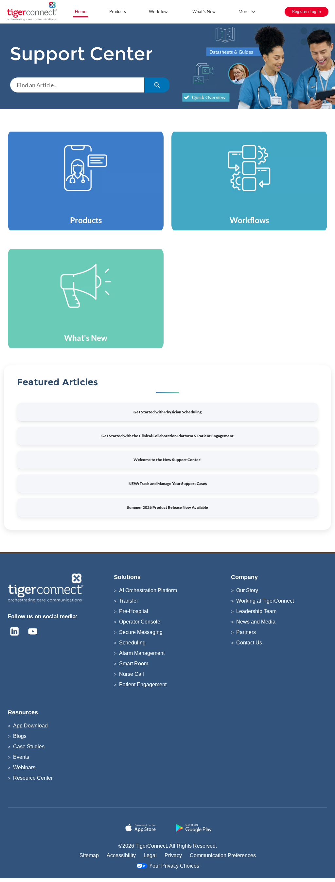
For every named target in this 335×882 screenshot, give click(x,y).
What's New (204, 11)
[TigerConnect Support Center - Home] (33, 12)
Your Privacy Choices (174, 866)
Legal (150, 855)
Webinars (24, 767)
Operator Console (139, 621)
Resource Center (33, 778)
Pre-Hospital (133, 611)
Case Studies (28, 746)
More (243, 11)
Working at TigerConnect (265, 601)
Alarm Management (142, 653)
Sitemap (89, 855)
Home (80, 11)
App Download (30, 725)
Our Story (247, 590)
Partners (246, 632)
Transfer (128, 601)
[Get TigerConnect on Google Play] (193, 828)
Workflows (159, 11)
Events (21, 757)
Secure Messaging (141, 632)
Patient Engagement (143, 684)
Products (117, 11)
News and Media (255, 621)
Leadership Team (256, 611)
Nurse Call (131, 674)
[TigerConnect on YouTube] (33, 631)
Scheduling (132, 642)
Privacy (173, 855)
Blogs (19, 736)
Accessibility (121, 855)
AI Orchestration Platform (148, 590)
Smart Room (133, 663)
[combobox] (77, 84)
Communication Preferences (223, 855)
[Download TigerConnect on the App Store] (141, 828)
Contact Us (249, 642)
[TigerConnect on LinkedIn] (14, 631)
